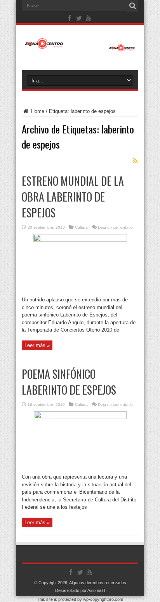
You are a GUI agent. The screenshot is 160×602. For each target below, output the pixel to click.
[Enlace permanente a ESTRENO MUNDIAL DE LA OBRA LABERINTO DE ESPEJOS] (80, 240)
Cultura (81, 227)
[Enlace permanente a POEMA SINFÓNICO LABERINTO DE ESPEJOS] (80, 417)
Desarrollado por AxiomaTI (80, 590)
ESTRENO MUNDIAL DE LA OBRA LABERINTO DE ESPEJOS (73, 197)
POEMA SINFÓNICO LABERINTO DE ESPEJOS (69, 382)
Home (37, 111)
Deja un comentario (115, 227)
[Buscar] (132, 6)
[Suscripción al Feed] (135, 161)
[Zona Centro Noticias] (80, 47)
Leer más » (37, 345)
